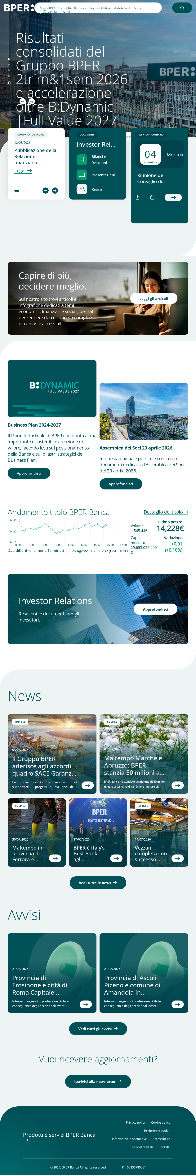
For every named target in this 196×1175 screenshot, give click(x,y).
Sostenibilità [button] (65, 8)
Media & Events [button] (122, 8)
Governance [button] (81, 8)
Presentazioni (103, 175)
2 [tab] (22, 191)
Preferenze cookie (157, 1131)
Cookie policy (160, 1122)
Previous (45, 190)
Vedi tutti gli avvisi (95, 1028)
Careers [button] (138, 8)
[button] (182, 7)
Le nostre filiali (142, 1147)
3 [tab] (26, 191)
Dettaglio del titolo (163, 512)
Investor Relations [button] (100, 8)
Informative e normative (129, 1139)
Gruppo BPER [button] (47, 8)
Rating (97, 189)
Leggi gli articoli (153, 298)
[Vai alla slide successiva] (32, 101)
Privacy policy (135, 1122)
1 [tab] (16, 191)
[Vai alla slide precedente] (23, 101)
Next (55, 190)
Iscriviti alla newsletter (95, 1081)
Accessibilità (161, 1139)
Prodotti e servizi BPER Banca (59, 1134)
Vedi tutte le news (95, 882)
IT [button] (69, 11)
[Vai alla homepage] (19, 7)
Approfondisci (29, 473)
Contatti (52, 11)
